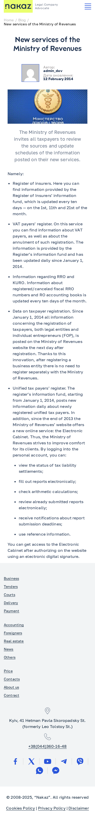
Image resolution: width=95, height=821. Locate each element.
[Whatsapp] (39, 770)
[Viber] (80, 761)
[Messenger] (55, 770)
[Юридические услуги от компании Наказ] (18, 6)
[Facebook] (15, 761)
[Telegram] (64, 761)
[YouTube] (47, 761)
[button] (88, 6)
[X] (31, 761)
